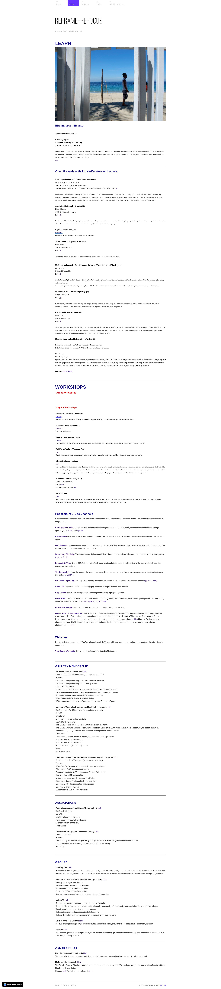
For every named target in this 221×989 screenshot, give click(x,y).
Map (61, 233)
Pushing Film (61, 536)
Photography (61, 528)
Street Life (59, 587)
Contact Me (162, 985)
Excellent (71, 613)
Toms (63, 613)
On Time (67, 563)
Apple (70, 531)
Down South (60, 599)
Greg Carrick (61, 593)
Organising (69, 581)
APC (64, 575)
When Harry (60, 554)
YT (72, 575)
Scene (65, 985)
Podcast (78, 613)
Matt (57, 613)
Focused (59, 563)
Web (85, 601)
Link (56, 160)
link (116, 188)
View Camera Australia (65, 651)
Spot (69, 575)
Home (57, 985)
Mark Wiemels (61, 545)
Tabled (71, 528)
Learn (72, 985)
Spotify (80, 531)
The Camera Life (62, 572)
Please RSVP (67, 371)
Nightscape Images (63, 607)
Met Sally (70, 554)
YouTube (102, 601)
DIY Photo (59, 581)
